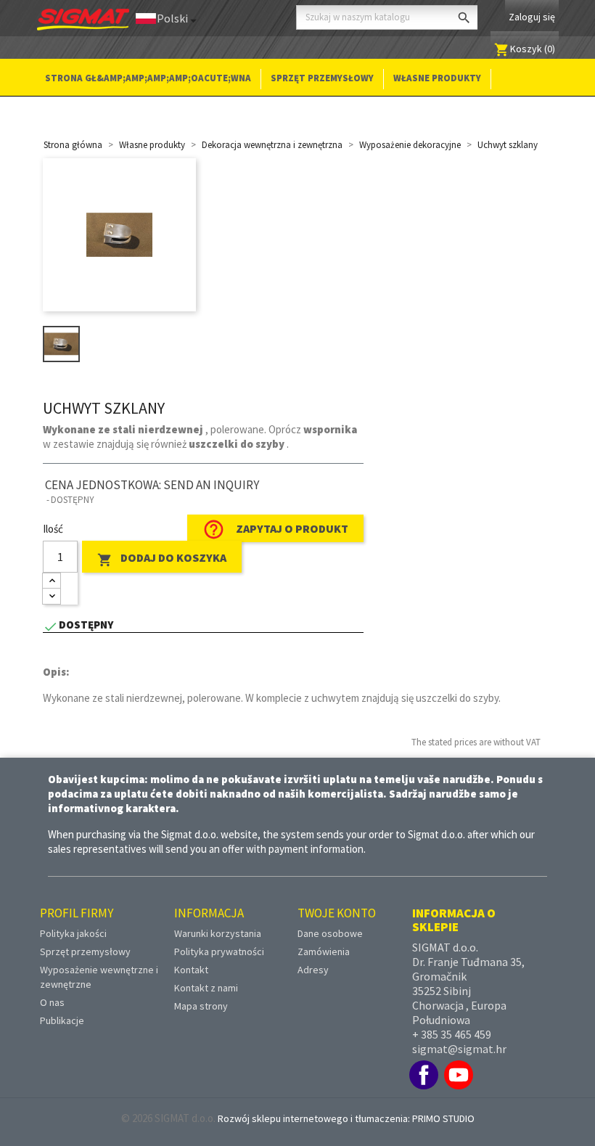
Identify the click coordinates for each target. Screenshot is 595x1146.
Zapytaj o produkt (275, 529)
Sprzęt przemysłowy (322, 78)
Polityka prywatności (219, 951)
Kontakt (191, 969)
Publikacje (62, 1020)
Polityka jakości (73, 933)
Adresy (313, 969)
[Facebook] (423, 1074)
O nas (52, 1002)
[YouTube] (458, 1074)
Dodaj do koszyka (161, 559)
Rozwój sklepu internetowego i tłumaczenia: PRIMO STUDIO (346, 1118)
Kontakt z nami (206, 987)
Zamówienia (324, 951)
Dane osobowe (330, 933)
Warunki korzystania (217, 933)
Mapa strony (201, 1005)
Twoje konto (337, 913)
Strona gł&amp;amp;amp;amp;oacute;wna (148, 78)
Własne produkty (437, 78)
